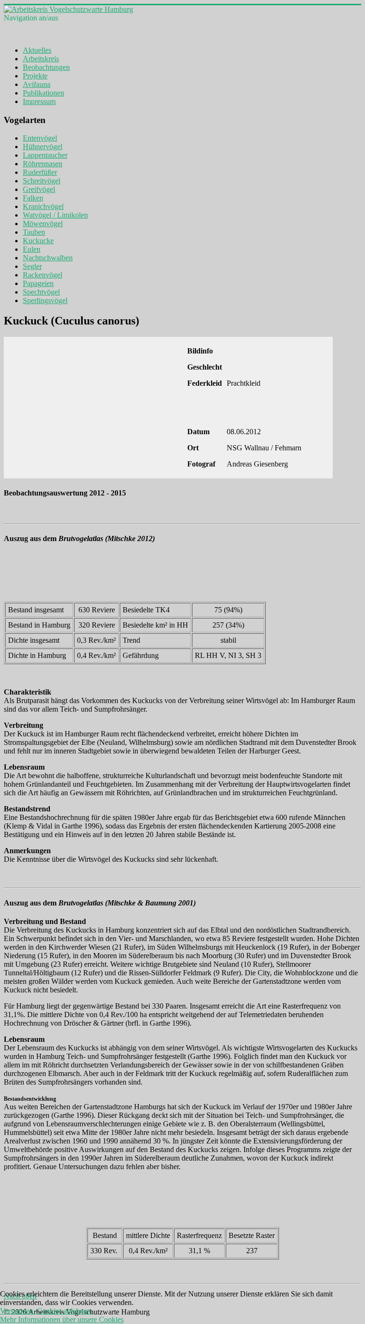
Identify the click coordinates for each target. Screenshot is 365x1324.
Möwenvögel (43, 223)
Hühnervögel (42, 147)
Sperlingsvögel (45, 300)
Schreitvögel (41, 181)
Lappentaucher (45, 155)
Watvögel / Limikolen (55, 215)
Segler (32, 266)
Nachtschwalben (48, 258)
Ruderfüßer (40, 172)
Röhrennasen (42, 164)
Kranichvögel (43, 206)
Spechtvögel (41, 292)
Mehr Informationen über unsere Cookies (62, 1319)
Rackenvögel (42, 275)
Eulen (31, 249)
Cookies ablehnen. (65, 1311)
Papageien (38, 283)
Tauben (34, 232)
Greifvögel (39, 189)
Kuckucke (38, 241)
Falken (33, 198)
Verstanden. (17, 1311)
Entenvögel (40, 138)
